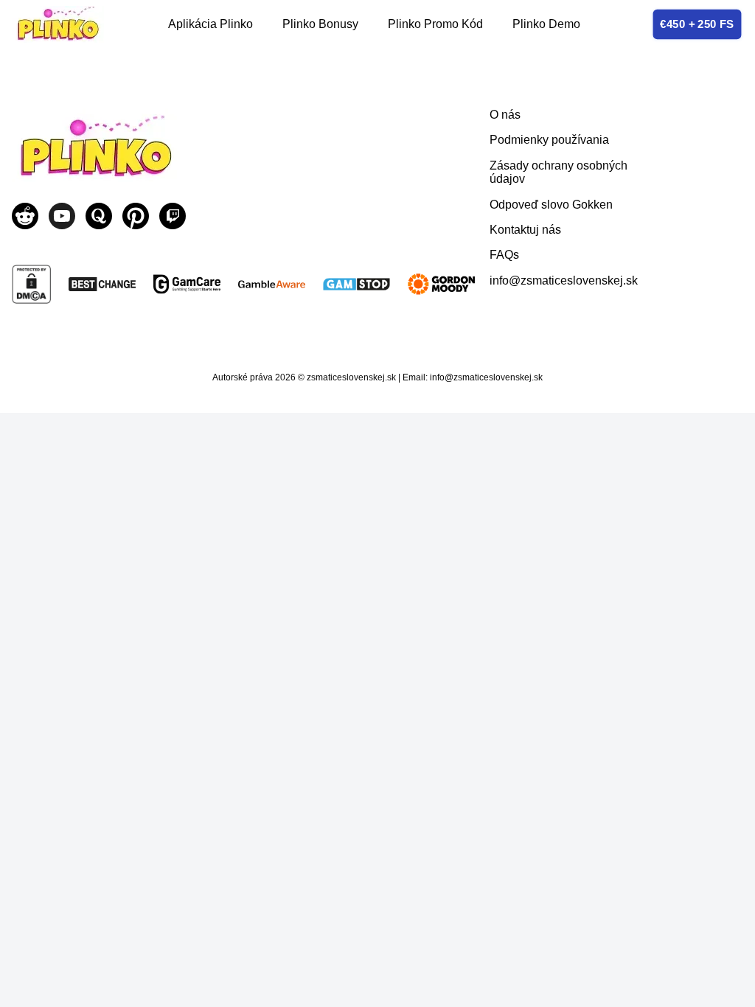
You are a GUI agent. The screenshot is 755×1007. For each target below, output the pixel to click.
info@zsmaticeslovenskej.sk (564, 280)
